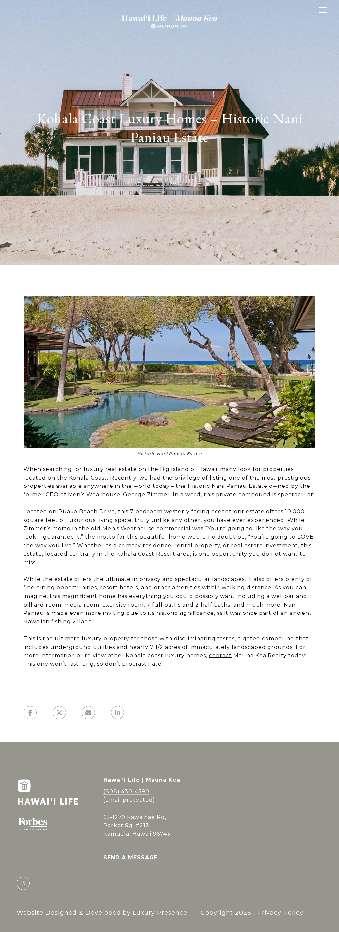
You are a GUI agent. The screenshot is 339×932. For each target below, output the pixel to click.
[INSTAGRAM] (23, 883)
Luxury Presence (160, 912)
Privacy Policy (280, 912)
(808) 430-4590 (126, 791)
